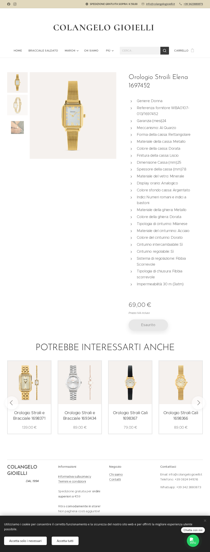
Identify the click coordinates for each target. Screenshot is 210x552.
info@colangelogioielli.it (160, 4)
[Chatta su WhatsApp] (193, 541)
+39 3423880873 (193, 4)
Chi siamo (116, 474)
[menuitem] (19, 51)
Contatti (115, 479)
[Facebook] (8, 4)
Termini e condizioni (72, 481)
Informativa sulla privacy (74, 476)
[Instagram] (14, 4)
